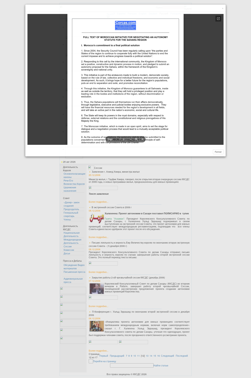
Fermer (218, 151)
